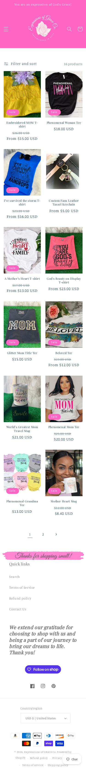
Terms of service (32, 765)
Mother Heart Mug (64, 501)
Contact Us (17, 609)
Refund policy (20, 598)
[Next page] (56, 534)
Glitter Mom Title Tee (22, 353)
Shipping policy (58, 765)
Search (14, 577)
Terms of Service (22, 587)
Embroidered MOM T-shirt (22, 124)
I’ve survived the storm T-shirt (22, 202)
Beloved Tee (63, 353)
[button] (6, 29)
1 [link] (30, 534)
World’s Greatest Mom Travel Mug (22, 428)
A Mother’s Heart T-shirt (22, 278)
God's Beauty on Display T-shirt (64, 280)
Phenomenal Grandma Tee (22, 503)
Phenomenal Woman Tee (64, 122)
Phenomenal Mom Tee (63, 427)
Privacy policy (61, 758)
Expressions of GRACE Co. (40, 752)
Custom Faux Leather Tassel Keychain (64, 202)
